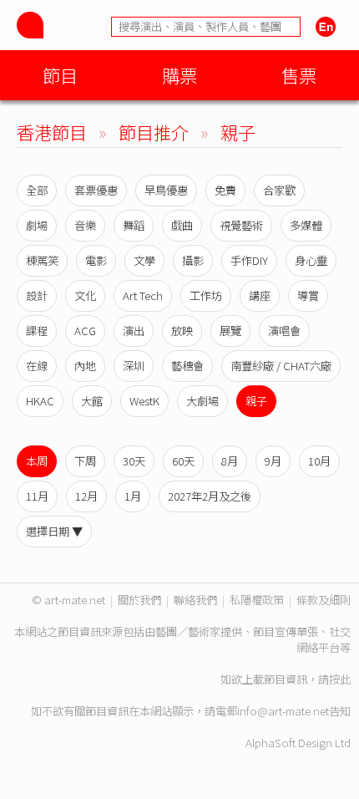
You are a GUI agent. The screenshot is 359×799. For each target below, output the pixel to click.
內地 (85, 366)
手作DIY (249, 260)
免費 (225, 190)
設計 (37, 295)
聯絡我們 (195, 600)
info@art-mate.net (283, 711)
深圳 (133, 366)
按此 (340, 679)
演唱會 (284, 330)
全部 (37, 190)
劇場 (37, 225)
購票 (179, 75)
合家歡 (279, 190)
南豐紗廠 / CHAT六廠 (280, 366)
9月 (273, 461)
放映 (182, 330)
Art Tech (143, 295)
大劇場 (202, 401)
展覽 (230, 330)
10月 (319, 461)
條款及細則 (323, 600)
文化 (85, 295)
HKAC (40, 401)
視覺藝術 (241, 225)
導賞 (308, 295)
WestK (144, 401)
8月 (229, 461)
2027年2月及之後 (209, 496)
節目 (60, 75)
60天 (183, 461)
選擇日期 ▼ (54, 531)
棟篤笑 (42, 260)
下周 (85, 461)
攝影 (193, 260)
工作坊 (206, 295)
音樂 (85, 225)
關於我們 (139, 600)
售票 (298, 75)
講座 (260, 295)
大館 (92, 401)
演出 (133, 330)
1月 (132, 496)
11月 (37, 496)
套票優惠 (96, 190)
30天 (134, 461)
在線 (37, 366)
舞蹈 (133, 225)
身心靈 (311, 260)
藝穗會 (187, 366)
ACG (85, 330)
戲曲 (182, 225)
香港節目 (52, 132)
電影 (96, 260)
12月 (86, 496)
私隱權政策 (257, 600)
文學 (144, 260)
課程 (37, 330)
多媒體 (306, 225)
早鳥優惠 (166, 190)
